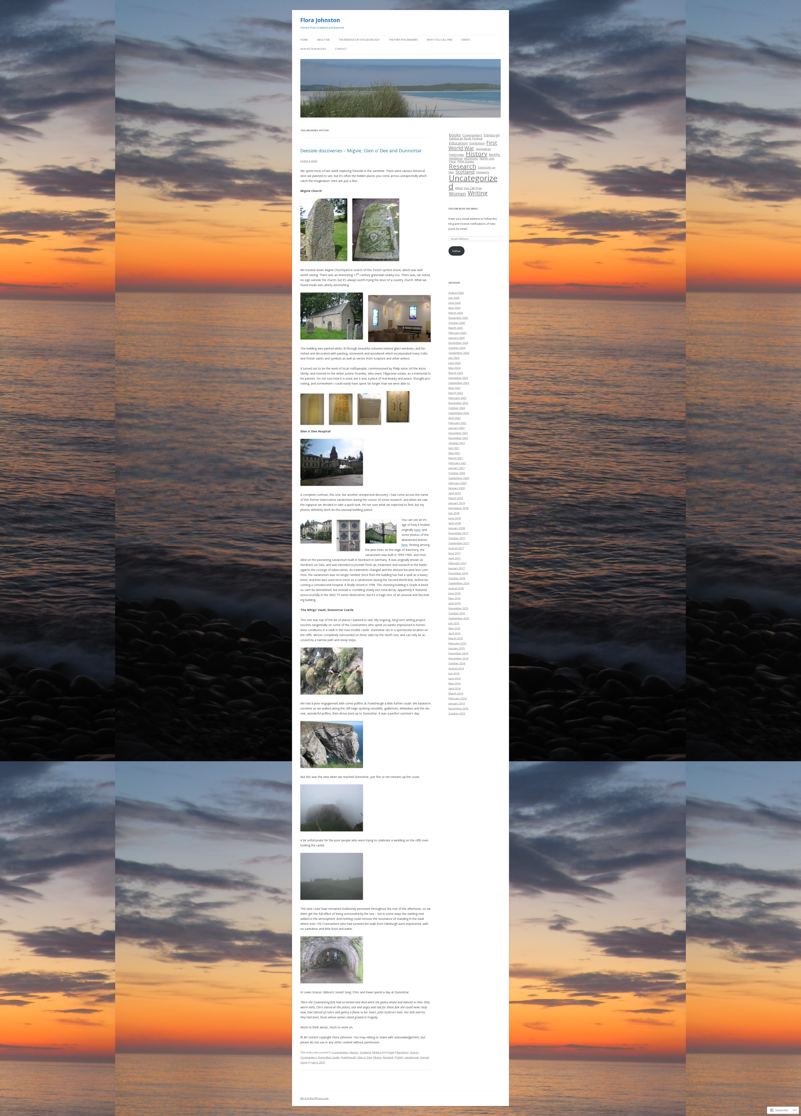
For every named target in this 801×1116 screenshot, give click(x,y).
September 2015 (458, 618)
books (455, 135)
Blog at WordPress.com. (314, 1098)
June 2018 (454, 518)
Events (466, 40)
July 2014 (453, 673)
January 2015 (456, 648)
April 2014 (454, 688)
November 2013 (458, 708)
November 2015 (458, 608)
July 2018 (453, 513)
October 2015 (456, 613)
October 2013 (456, 713)
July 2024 (453, 358)
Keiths (494, 154)
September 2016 (458, 583)
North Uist (487, 158)
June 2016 (454, 593)
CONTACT (341, 49)
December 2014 (458, 653)
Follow (456, 251)
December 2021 (458, 433)
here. (405, 545)
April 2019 (454, 493)
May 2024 (454, 368)
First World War (472, 145)
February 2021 (457, 463)
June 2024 (454, 363)
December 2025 (458, 318)
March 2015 (455, 638)
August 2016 (456, 588)
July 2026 (453, 298)
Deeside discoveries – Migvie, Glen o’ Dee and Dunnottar (361, 150)
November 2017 (458, 533)
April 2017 (454, 558)
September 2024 (458, 353)
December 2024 (458, 343)
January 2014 (456, 703)
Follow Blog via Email (463, 208)
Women (457, 193)
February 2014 (457, 698)
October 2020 (456, 473)
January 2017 (456, 568)
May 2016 (454, 598)
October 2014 (456, 663)
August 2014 (456, 668)
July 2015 (453, 623)
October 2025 (456, 323)
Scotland (365, 1052)
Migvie (377, 1057)
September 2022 (458, 413)
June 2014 (454, 678)
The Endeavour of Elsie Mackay (359, 40)
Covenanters (340, 1052)
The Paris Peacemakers (403, 40)
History (354, 1052)
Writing (376, 1052)
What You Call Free (439, 40)
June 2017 (454, 553)
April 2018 (454, 523)
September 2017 (458, 543)
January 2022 (456, 428)
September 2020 (458, 478)
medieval (455, 158)
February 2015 (457, 643)
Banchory (403, 1052)
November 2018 (458, 508)
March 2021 (455, 458)
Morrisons (471, 158)
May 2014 (454, 683)
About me (323, 40)
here (417, 530)
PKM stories (465, 161)
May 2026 (454, 308)
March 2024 (455, 373)
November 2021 (458, 438)
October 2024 (456, 348)
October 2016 (456, 578)
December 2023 (458, 378)
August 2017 (456, 548)
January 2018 (456, 528)
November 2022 (458, 403)
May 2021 (454, 453)
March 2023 (455, 393)
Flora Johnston (320, 20)
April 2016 (454, 603)
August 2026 (456, 293)
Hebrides (456, 154)
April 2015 (454, 633)
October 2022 (456, 408)
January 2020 (456, 488)
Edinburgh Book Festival (465, 138)
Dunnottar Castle (329, 1057)
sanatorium (411, 1057)
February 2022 (457, 423)
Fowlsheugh (348, 1057)
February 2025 (457, 333)
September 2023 (458, 383)
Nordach (388, 1057)
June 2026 (454, 303)
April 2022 (454, 418)
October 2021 (456, 443)
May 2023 (454, 388)
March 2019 (455, 498)
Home (304, 40)
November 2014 (458, 658)
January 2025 (456, 338)
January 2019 (456, 503)
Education (458, 143)
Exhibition (477, 143)
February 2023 (457, 398)
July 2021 (453, 448)
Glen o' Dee (364, 1057)
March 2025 (455, 328)
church (414, 1052)
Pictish (399, 1057)
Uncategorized (472, 182)
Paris (452, 161)
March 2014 (455, 693)
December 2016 (458, 573)
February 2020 (457, 483)
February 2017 (457, 563)
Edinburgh (492, 135)
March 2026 (455, 313)
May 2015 (454, 628)
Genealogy (483, 149)
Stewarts (482, 172)
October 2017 (456, 538)
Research (462, 166)
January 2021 (456, 468)
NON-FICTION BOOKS (313, 49)
